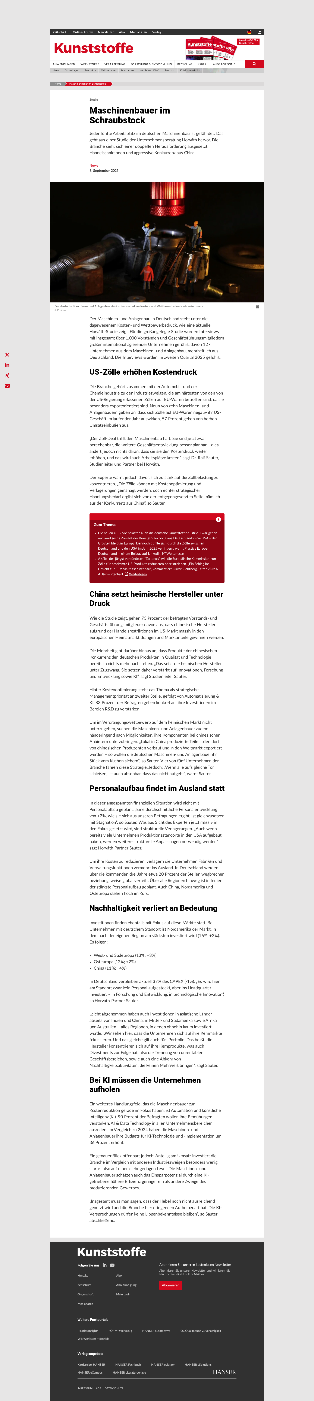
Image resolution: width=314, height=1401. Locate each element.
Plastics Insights (88, 1330)
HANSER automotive (156, 1330)
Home (57, 83)
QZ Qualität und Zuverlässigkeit (200, 1330)
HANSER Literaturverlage (129, 1372)
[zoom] (258, 307)
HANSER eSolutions (198, 1364)
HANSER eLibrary (163, 1364)
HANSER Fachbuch (128, 1364)
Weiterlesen (175, 553)
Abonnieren (170, 1285)
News (94, 165)
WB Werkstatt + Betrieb (93, 1338)
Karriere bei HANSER (91, 1364)
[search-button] (254, 64)
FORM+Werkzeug (120, 1330)
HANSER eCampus (90, 1372)
